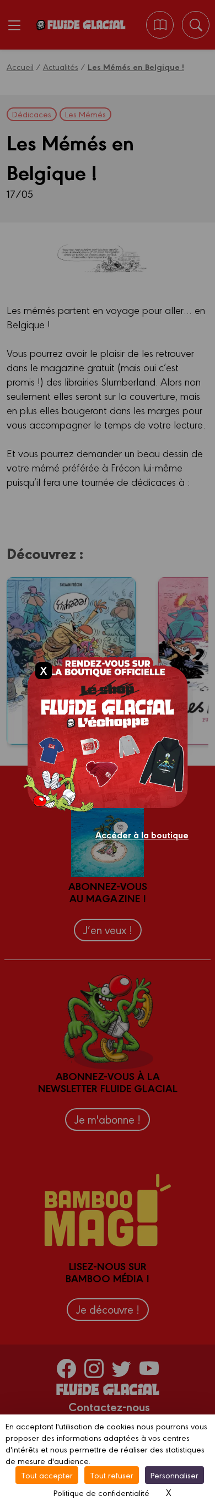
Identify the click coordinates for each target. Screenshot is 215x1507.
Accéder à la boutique (142, 834)
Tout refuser (111, 1475)
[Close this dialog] (43, 670)
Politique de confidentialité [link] (101, 1492)
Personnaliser (174, 1475)
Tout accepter (47, 1475)
